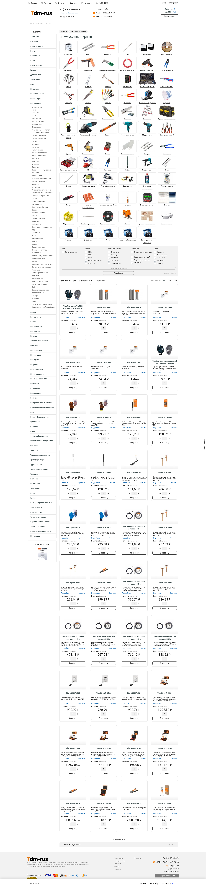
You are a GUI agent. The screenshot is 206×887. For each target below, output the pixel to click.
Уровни (34, 198)
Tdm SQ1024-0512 (134, 307)
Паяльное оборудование (41, 170)
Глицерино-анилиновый (142, 257)
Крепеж (33, 336)
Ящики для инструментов (42, 227)
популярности (100, 281)
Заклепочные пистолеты (41, 130)
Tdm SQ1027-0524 (134, 693)
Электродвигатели (37, 507)
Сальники (34, 426)
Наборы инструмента (40, 153)
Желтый (160, 252)
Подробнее (65, 317)
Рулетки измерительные (41, 178)
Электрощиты (36, 512)
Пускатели (34, 384)
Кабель (33, 312)
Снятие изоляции (38, 181)
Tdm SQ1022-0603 (164, 417)
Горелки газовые (38, 258)
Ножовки (35, 161)
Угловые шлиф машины (41, 196)
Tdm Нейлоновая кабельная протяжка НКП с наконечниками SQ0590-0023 (73, 638)
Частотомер (115, 252)
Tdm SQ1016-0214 (73, 528)
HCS (90, 255)
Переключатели (36, 369)
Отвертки (35, 164)
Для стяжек (36, 127)
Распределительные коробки (42, 407)
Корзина (153, 883)
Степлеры (35, 184)
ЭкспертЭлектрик (95, 260)
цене (74, 281)
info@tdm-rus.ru (171, 871)
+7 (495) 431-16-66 (69, 9)
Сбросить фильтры (169, 273)
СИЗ (33, 230)
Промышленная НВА (38, 379)
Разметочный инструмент (42, 304)
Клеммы (33, 322)
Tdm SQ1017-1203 (103, 748)
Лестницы (35, 144)
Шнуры (33, 498)
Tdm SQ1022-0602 (134, 417)
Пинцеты (35, 221)
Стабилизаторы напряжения (41, 441)
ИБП (32, 84)
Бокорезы (35, 113)
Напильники (35, 536)
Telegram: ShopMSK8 (104, 16)
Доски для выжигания (40, 290)
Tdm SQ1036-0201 (164, 473)
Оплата (61, 3)
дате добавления (87, 281)
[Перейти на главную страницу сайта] (41, 13)
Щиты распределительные (41, 503)
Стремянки (36, 187)
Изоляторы (34, 89)
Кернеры (35, 296)
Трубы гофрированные (39, 469)
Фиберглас (138, 263)
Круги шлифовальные (40, 284)
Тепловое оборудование (40, 455)
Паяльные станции (39, 247)
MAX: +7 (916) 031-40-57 (105, 13)
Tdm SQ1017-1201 (164, 693)
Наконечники (35, 355)
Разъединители (36, 393)
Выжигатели (36, 253)
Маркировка (35, 345)
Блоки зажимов (36, 46)
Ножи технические (39, 156)
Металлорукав (36, 350)
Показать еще (119, 839)
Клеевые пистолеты (39, 136)
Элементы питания (38, 517)
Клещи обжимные (39, 138)
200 (176, 281)
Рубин (34, 236)
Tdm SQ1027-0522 (103, 693)
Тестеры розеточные (40, 273)
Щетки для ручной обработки (43, 307)
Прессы (35, 261)
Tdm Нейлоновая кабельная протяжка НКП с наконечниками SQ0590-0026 (164, 638)
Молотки (35, 147)
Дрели (34, 210)
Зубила (34, 244)
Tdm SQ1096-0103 (134, 473)
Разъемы (34, 398)
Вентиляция (35, 56)
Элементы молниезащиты (41, 531)
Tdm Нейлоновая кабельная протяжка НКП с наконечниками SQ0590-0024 (103, 638)
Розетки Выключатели (39, 417)
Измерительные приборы (42, 267)
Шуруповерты (37, 204)
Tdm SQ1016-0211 (73, 417)
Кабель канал (35, 317)
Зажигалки (36, 270)
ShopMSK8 (173, 865)
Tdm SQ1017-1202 (73, 748)
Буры (34, 116)
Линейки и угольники (40, 281)
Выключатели (36, 65)
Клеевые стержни (38, 218)
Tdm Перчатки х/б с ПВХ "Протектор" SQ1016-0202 (73, 307)
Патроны (34, 365)
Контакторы (35, 331)
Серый (160, 263)
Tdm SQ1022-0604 (73, 473)
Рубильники (35, 422)
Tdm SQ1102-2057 (73, 362)
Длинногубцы (37, 124)
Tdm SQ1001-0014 (73, 803)
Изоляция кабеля (37, 94)
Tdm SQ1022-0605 (103, 473)
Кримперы (36, 233)
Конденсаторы (36, 326)
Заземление (35, 79)
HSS (90, 258)
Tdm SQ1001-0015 (134, 803)
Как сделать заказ (34, 883)
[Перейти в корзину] (162, 10)
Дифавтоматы (36, 75)
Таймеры (34, 450)
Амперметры (37, 107)
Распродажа (118, 858)
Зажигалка (115, 258)
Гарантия (47, 3)
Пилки (34, 241)
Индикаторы (35, 99)
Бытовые (34, 479)
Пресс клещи (37, 176)
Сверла (34, 216)
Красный (161, 258)
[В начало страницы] (176, 883)
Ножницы (35, 158)
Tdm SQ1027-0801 (164, 803)
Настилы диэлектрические (42, 264)
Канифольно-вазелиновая (143, 253)
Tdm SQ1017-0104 (103, 803)
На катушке (35, 484)
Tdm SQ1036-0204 (164, 583)
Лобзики (35, 287)
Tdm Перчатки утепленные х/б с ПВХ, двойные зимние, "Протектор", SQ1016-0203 (164, 362)
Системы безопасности (39, 436)
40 (164, 281)
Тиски (34, 301)
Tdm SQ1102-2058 (103, 362)
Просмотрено (166, 883)
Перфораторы (37, 238)
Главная (64, 31)
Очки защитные (38, 293)
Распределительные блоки (41, 403)
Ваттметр (114, 255)
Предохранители (37, 374)
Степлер (114, 260)
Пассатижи (36, 167)
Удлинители (35, 474)
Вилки (32, 60)
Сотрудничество (120, 861)
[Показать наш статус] (42, 554)
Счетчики (34, 445)
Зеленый (160, 260)
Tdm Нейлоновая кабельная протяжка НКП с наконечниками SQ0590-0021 (134, 528)
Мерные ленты (37, 278)
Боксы (33, 51)
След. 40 (170, 844)
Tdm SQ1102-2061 (134, 362)
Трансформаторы (37, 460)
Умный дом (35, 488)
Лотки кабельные (37, 526)
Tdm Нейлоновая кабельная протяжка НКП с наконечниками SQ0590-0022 (134, 583)
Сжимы (33, 431)
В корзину (73, 332)
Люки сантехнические (39, 341)
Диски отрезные (38, 121)
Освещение (35, 360)
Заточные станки (38, 213)
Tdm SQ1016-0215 (103, 528)
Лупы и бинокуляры (39, 250)
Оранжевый (162, 255)
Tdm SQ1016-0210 (103, 417)
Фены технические (39, 201)
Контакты (88, 3)
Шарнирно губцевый (40, 207)
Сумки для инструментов (41, 190)
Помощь (34, 3)
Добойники (36, 298)
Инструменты (35, 103)
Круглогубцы (116, 263)
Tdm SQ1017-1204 (164, 748)
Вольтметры (36, 118)
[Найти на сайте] (176, 23)
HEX (90, 252)
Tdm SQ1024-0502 (103, 307)
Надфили (35, 276)
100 (170, 281)
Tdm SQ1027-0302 (103, 583)
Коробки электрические (40, 522)
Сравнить (142, 883)
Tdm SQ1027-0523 (73, 693)
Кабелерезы (36, 224)
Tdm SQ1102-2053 (164, 307)
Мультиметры (37, 150)
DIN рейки (34, 41)
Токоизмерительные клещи (42, 193)
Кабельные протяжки (40, 133)
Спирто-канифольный (142, 260)
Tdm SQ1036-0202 (164, 528)
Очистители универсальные (42, 256)
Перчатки (35, 173)
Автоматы (34, 37)
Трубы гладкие (36, 465)
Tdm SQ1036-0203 (73, 583)
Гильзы (33, 70)
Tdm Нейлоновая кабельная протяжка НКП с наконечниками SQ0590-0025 (134, 638)
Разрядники (35, 388)
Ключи (34, 141)
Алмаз (91, 263)
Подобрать (118, 273)
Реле (32, 412)
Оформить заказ (169, 16)
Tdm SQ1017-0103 (134, 748)
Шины (32, 493)
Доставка (73, 3)
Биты (34, 110)
